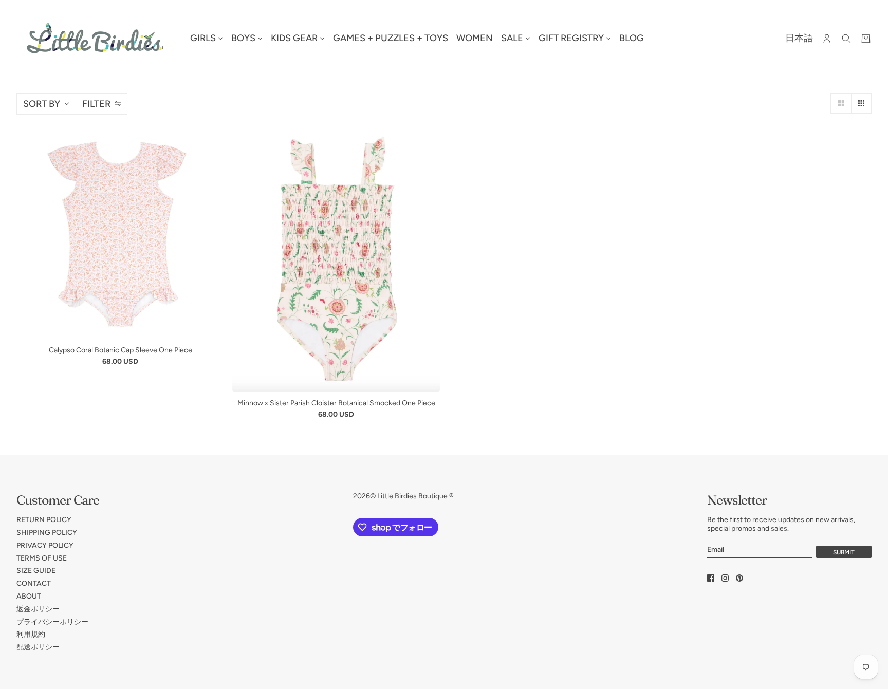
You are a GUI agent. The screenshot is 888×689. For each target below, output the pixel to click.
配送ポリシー (38, 647)
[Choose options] (120, 235)
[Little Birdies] (95, 38)
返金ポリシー (38, 609)
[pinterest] (739, 578)
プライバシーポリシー (52, 622)
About (28, 596)
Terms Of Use (41, 558)
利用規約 (30, 634)
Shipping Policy (46, 532)
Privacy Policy (44, 545)
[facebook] (710, 578)
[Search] (846, 38)
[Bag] (866, 38)
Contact (33, 583)
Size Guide (35, 570)
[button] (840, 103)
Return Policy (43, 519)
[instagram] (725, 578)
